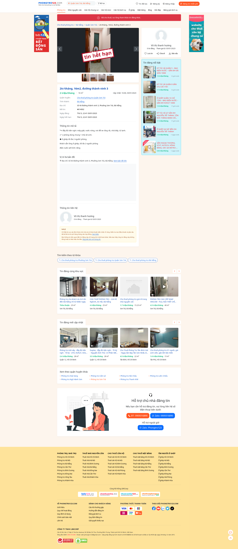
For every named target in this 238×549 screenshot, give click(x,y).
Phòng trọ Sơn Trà (98, 379)
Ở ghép (132, 10)
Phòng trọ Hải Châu (128, 376)
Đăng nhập (170, 4)
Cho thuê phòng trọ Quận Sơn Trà (91, 97)
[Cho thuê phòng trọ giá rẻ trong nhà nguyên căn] (134, 287)
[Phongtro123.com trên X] (167, 510)
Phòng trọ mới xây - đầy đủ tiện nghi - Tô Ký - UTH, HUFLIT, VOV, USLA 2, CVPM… (73, 351)
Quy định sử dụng (64, 514)
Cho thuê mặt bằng (142, 453)
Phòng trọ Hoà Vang (69, 376)
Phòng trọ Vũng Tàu (64, 477)
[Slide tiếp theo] (135, 49)
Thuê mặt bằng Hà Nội (141, 460)
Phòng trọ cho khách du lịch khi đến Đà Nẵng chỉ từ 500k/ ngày (73, 300)
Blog (150, 10)
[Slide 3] (102, 78)
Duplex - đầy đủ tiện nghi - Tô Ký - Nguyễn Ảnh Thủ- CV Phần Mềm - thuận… (104, 351)
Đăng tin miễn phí (190, 4)
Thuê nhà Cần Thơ (89, 474)
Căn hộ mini (106, 10)
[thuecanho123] (129, 494)
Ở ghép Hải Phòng (165, 477)
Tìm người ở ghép (166, 453)
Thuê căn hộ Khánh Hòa (117, 474)
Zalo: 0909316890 (164, 415)
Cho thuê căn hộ (116, 453)
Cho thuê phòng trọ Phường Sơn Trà (76, 260)
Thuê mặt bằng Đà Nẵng (142, 464)
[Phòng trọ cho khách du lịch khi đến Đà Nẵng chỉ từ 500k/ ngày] (74, 287)
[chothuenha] (108, 494)
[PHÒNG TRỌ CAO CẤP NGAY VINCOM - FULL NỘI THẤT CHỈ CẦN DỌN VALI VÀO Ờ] (164, 287)
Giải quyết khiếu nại (96, 520)
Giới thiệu (60, 507)
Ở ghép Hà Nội (163, 460)
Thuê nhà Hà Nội (88, 460)
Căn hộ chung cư (91, 10)
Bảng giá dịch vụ (171, 10)
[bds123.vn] (87, 494)
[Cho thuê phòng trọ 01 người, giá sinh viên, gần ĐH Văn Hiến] (164, 338)
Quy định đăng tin (95, 517)
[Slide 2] (94, 78)
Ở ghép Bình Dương (165, 467)
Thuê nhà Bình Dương (90, 464)
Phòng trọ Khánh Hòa (65, 480)
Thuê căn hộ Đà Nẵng (116, 467)
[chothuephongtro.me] (150, 494)
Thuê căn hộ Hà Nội (115, 460)
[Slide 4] (110, 78)
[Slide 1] (86, 78)
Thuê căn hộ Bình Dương (117, 464)
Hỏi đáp (157, 10)
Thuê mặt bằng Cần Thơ (142, 467)
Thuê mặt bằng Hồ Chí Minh (143, 457)
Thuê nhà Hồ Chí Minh (90, 457)
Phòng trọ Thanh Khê (129, 379)
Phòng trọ (61, 10)
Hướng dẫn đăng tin (96, 510)
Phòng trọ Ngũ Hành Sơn (71, 379)
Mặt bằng (141, 10)
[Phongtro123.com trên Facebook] (154, 510)
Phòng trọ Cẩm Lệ (98, 376)
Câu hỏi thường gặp (96, 507)
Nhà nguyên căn (75, 10)
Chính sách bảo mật (64, 517)
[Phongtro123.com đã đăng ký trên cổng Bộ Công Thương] (65, 541)
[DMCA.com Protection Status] (81, 541)
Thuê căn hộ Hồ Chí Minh (117, 457)
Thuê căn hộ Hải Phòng (116, 470)
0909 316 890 (71, 535)
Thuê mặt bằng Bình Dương (143, 470)
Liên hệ (60, 520)
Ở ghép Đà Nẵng (164, 464)
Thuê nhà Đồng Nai (89, 470)
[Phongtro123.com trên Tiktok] (172, 510)
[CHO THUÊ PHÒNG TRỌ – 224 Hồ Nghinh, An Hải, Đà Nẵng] (104, 287)
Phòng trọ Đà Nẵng (64, 464)
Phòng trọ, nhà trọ (66, 453)
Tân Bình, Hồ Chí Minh (128, 360)
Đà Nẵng (80, 101)
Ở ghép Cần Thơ (164, 470)
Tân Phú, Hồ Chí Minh (158, 360)
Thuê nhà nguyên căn (93, 453)
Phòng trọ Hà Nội (63, 460)
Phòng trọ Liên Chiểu (159, 376)
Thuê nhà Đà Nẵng (89, 467)
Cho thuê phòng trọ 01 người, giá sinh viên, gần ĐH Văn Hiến (164, 351)
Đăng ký (156, 4)
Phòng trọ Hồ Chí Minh (65, 457)
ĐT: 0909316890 (139, 415)
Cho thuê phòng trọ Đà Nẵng (144, 260)
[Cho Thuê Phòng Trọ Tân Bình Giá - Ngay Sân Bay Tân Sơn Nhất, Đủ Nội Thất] (134, 338)
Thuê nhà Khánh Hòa (90, 477)
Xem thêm (95, 234)
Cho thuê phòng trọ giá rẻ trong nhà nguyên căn (133, 300)
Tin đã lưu (143, 4)
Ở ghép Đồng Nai (164, 474)
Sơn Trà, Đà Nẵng (66, 308)
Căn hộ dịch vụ (120, 10)
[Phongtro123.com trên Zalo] (163, 510)
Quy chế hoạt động (64, 510)
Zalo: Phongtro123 (152, 427)
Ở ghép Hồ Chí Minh (165, 457)
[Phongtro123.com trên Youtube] (158, 510)
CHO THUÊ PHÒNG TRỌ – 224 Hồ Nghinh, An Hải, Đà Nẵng (103, 300)
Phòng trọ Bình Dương (65, 470)
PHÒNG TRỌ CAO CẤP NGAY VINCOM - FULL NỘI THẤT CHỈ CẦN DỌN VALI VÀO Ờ (162, 300)
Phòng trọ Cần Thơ (64, 467)
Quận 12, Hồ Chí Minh (68, 360)
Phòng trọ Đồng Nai (64, 474)
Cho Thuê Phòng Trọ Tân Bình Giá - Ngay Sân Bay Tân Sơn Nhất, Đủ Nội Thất (134, 351)
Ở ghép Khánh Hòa (165, 480)
